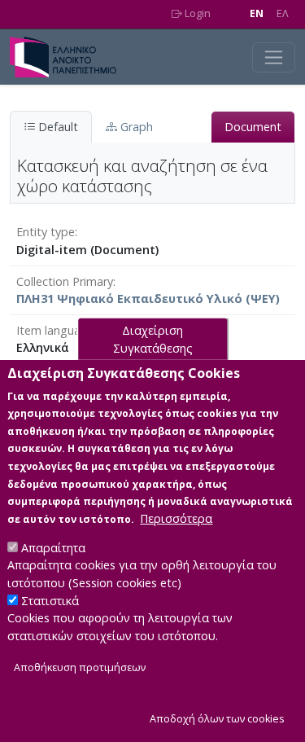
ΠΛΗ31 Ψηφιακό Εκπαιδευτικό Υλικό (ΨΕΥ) (148, 298)
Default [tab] (56, 126)
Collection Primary (64, 281)
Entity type (45, 231)
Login (196, 13)
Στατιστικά (50, 600)
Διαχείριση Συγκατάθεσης (153, 339)
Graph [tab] (135, 126)
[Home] (69, 57)
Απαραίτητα (53, 547)
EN (257, 13)
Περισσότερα (176, 518)
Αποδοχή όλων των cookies (217, 719)
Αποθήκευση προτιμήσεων (80, 667)
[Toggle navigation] (273, 57)
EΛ (283, 13)
